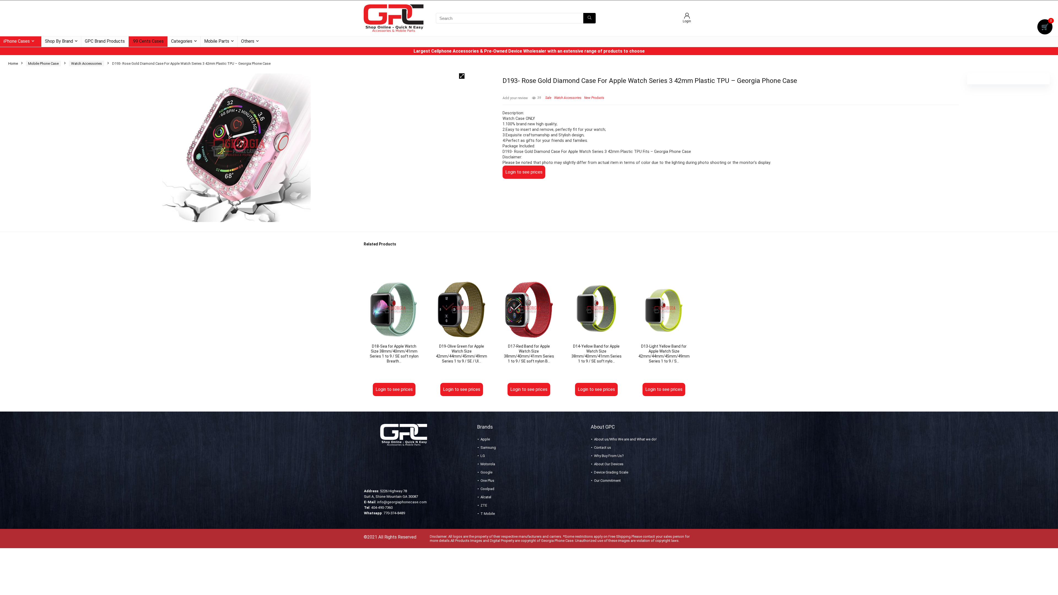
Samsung (488, 447)
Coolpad (487, 489)
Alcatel (486, 497)
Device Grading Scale (611, 472)
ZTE (484, 505)
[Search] (589, 18)
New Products (594, 98)
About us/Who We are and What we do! (625, 439)
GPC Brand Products (105, 41)
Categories (181, 41)
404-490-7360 (382, 507)
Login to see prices (524, 172)
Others (247, 41)
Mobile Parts (216, 41)
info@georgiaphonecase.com (402, 502)
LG (483, 456)
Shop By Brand (59, 41)
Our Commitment (607, 480)
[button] (462, 76)
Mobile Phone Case (43, 63)
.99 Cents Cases (148, 41)
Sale (548, 98)
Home (13, 63)
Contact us (602, 447)
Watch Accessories (86, 63)
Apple (485, 439)
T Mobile (488, 514)
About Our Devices (609, 464)
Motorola (488, 464)
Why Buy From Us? (609, 456)
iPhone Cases (17, 41)
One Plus (487, 480)
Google (486, 472)
